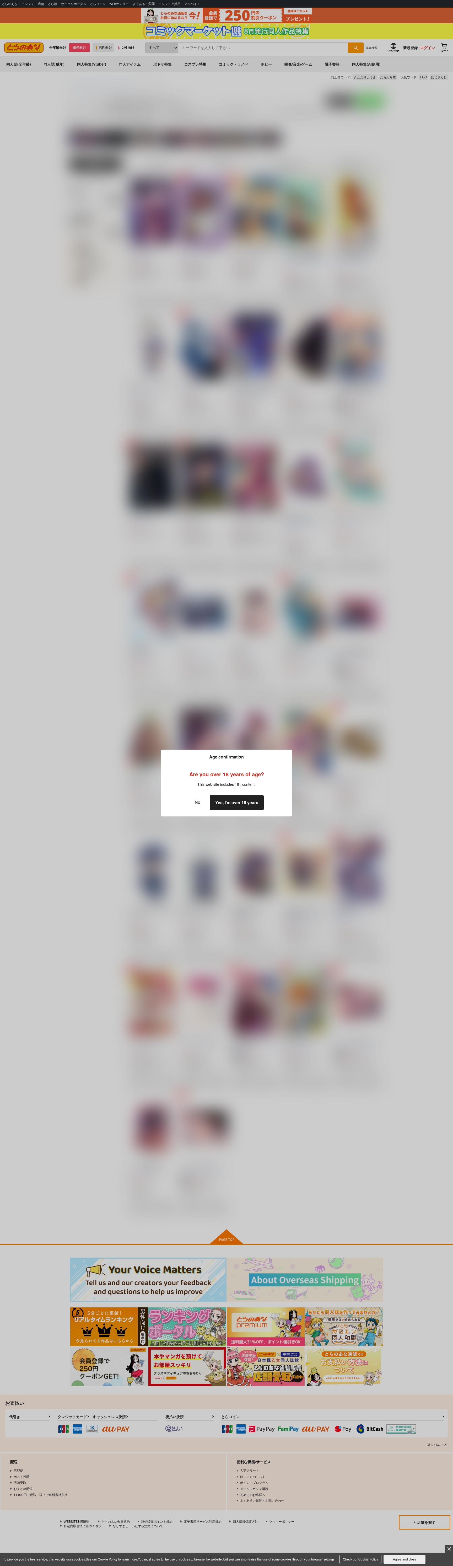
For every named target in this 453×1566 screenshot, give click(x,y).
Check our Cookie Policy (360, 1559)
